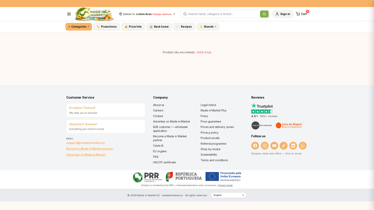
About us (158, 105)
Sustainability (209, 154)
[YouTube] (274, 146)
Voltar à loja (203, 52)
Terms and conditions (214, 160)
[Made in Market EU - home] (94, 14)
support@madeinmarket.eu (85, 142)
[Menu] (68, 14)
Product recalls (210, 138)
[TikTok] (284, 146)
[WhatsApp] (303, 146)
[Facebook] (255, 146)
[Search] (264, 14)
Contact (158, 116)
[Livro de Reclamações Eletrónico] (261, 125)
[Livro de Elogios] (289, 125)
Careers (158, 110)
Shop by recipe (211, 149)
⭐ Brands (208, 26)
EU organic (160, 151)
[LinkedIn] (293, 146)
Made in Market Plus (214, 110)
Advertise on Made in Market (86, 154)
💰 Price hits (133, 26)
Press (204, 116)
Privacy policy (210, 132)
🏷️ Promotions (107, 26)
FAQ (155, 156)
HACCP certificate (164, 162)
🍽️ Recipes (184, 26)
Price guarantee (211, 121)
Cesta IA (158, 145)
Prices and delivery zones (217, 127)
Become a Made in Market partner (89, 148)
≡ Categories (79, 26)
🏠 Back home (159, 26)
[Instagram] (265, 146)
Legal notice (208, 105)
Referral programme (213, 143)
